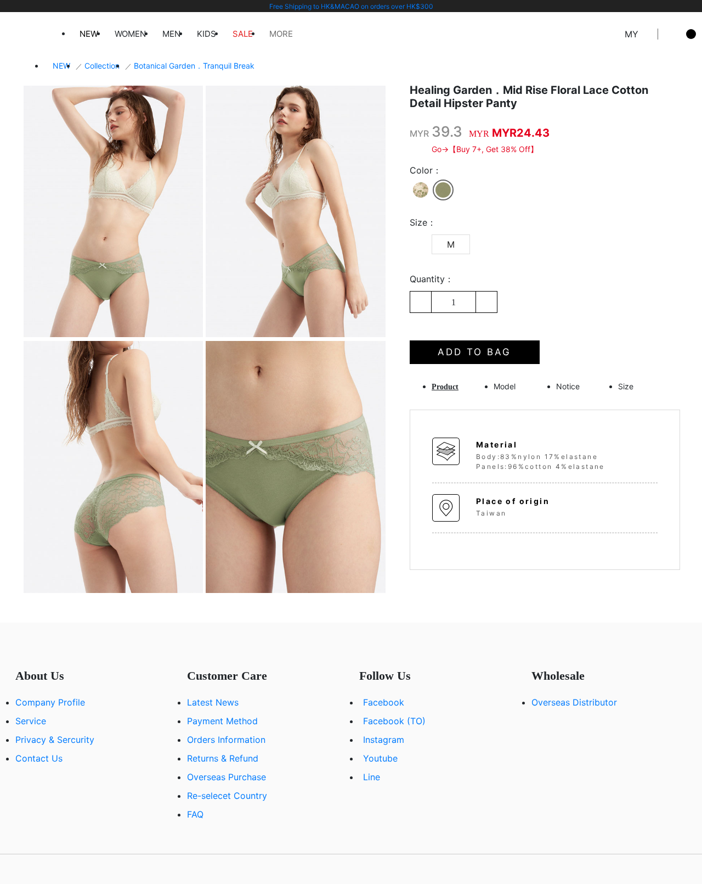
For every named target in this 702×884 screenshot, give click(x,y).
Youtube (380, 758)
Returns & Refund (222, 758)
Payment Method (222, 720)
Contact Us (39, 758)
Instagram (383, 739)
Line (371, 776)
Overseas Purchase (226, 776)
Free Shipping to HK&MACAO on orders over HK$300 (351, 6)
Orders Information (226, 739)
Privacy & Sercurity (54, 739)
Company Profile (50, 702)
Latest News (213, 702)
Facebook (383, 702)
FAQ (195, 814)
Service (30, 720)
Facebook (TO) (394, 720)
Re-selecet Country (227, 795)
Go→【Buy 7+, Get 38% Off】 (485, 149)
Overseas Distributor (574, 702)
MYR (419, 133)
